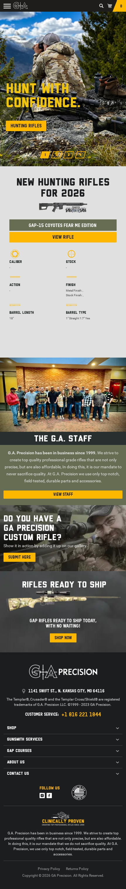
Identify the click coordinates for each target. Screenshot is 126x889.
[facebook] (49, 795)
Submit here (19, 557)
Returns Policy (77, 869)
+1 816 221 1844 (81, 715)
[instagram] (42, 795)
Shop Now (63, 637)
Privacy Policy (49, 869)
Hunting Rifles (26, 126)
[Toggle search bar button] (101, 6)
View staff (63, 494)
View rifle (63, 237)
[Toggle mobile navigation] (6, 6)
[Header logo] (20, 6)
